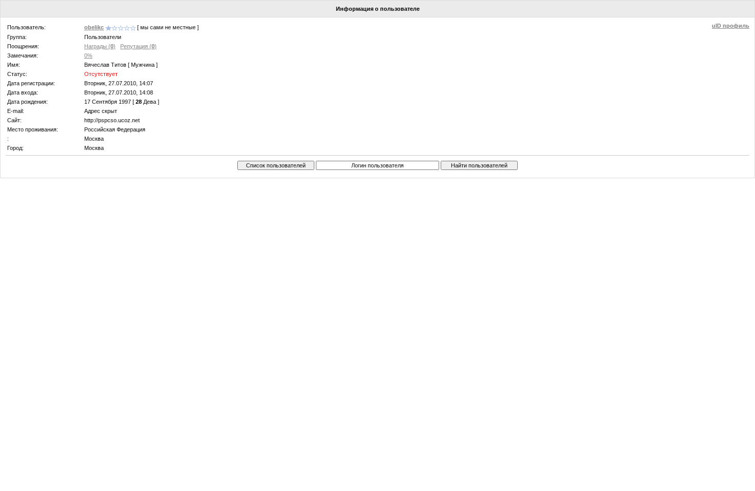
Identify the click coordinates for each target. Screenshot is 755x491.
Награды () (100, 46)
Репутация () (138, 46)
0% (88, 55)
